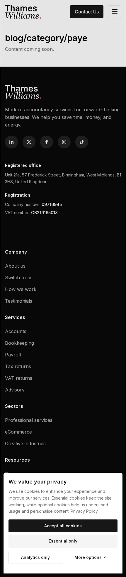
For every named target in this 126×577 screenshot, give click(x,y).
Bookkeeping (19, 343)
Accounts (15, 331)
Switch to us (19, 277)
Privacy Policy (84, 511)
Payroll (13, 355)
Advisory (15, 390)
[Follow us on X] (29, 142)
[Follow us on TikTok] (81, 142)
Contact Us (87, 12)
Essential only (63, 540)
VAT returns (18, 378)
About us (15, 266)
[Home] (23, 12)
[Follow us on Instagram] (64, 142)
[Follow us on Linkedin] (11, 142)
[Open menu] (114, 11)
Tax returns (18, 366)
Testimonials (18, 301)
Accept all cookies (63, 525)
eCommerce (18, 432)
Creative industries (25, 443)
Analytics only (35, 557)
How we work (20, 289)
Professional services (28, 420)
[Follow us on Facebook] (46, 142)
